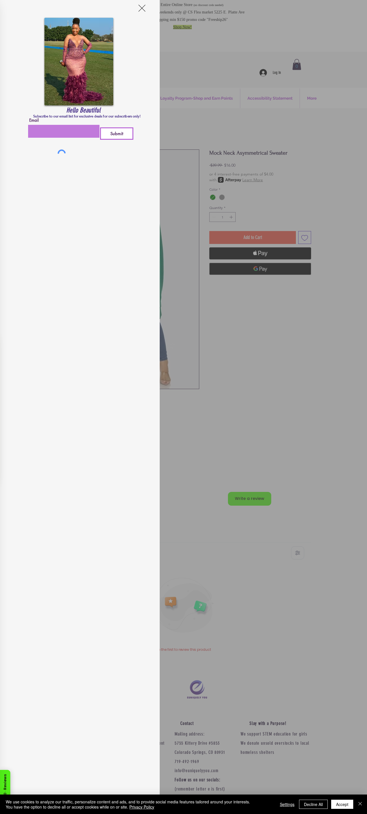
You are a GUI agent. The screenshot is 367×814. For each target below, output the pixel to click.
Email (34, 120)
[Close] (360, 804)
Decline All (313, 804)
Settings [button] (287, 804)
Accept (342, 804)
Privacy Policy (141, 807)
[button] (141, 8)
